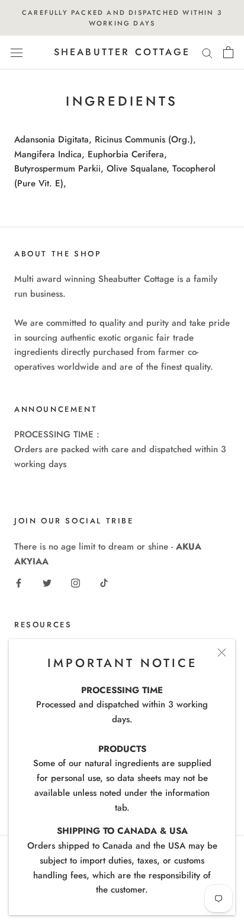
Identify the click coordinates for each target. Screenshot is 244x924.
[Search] (207, 52)
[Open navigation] (17, 53)
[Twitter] (47, 582)
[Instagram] (75, 582)
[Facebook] (18, 582)
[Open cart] (228, 52)
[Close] (221, 652)
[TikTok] (103, 582)
